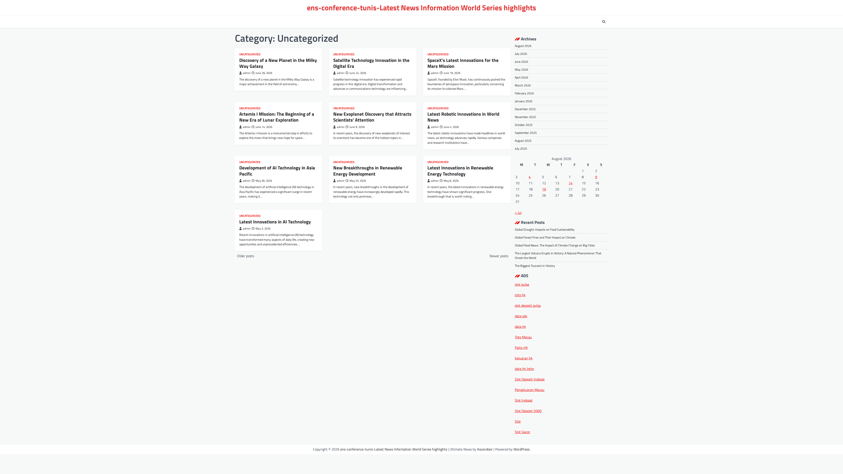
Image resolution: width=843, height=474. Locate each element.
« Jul (518, 212)
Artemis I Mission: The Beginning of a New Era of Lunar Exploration (276, 116)
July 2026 (521, 53)
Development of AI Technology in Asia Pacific (277, 170)
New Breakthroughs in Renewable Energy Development (367, 170)
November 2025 (525, 117)
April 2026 (521, 77)
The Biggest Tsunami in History (535, 265)
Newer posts (499, 256)
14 (571, 183)
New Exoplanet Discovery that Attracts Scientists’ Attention (372, 116)
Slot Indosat (524, 400)
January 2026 (523, 101)
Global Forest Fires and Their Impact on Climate (545, 237)
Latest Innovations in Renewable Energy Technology (460, 170)
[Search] (603, 21)
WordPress (521, 449)
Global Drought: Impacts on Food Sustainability (545, 229)
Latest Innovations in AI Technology (275, 221)
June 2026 (521, 61)
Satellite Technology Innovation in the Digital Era (371, 63)
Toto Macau (523, 337)
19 (544, 189)
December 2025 (525, 109)
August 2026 (523, 45)
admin (246, 73)
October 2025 (524, 124)
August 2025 (523, 140)
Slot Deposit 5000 (528, 410)
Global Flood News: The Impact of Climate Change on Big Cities (555, 245)
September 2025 (526, 132)
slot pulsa (522, 284)
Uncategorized (249, 54)
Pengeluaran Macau (529, 389)
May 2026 (521, 69)
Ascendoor (485, 449)
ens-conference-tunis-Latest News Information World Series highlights (421, 7)
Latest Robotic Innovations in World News (463, 116)
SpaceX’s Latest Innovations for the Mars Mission (463, 63)
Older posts (245, 256)
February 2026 (524, 93)
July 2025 (521, 148)
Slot (518, 421)
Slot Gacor (522, 431)
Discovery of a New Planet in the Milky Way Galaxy (278, 63)
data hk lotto (524, 368)
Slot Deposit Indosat (530, 379)
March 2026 (523, 85)
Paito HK (521, 347)
